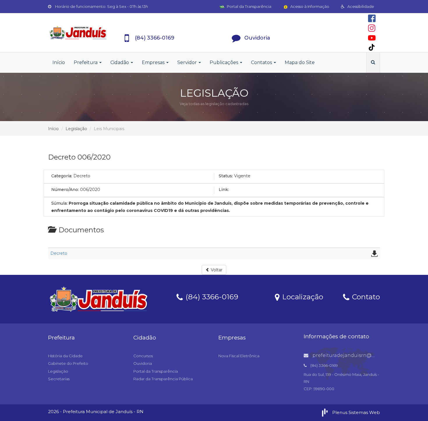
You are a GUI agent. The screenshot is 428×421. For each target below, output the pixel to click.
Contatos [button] (262, 62)
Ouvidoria (142, 363)
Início (58, 62)
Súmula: (59, 203)
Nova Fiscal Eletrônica (238, 355)
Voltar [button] (216, 270)
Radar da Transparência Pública (163, 378)
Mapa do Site (300, 62)
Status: (226, 175)
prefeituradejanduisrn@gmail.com (354, 355)
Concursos (143, 355)
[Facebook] (372, 18)
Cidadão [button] (120, 62)
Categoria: (61, 175)
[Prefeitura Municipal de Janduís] (78, 32)
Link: (224, 189)
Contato (365, 296)
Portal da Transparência (248, 6)
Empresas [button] (154, 62)
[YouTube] (372, 38)
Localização (301, 296)
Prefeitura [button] (86, 62)
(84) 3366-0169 (210, 296)
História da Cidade (65, 355)
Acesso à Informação (309, 6)
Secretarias (59, 378)
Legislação (76, 128)
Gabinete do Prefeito (68, 363)
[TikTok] (371, 47)
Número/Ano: (65, 189)
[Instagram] (371, 28)
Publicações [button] (224, 62)
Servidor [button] (187, 62)
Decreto (58, 253)
